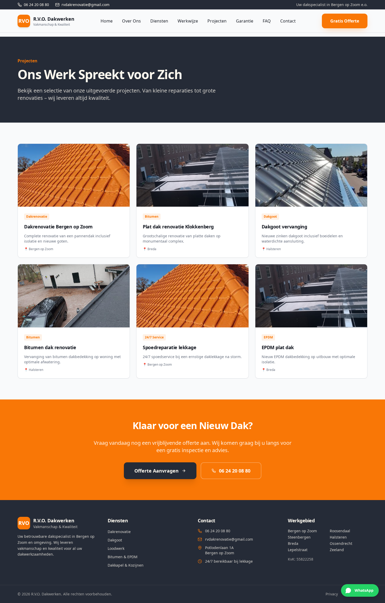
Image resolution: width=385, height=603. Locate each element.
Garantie (244, 21)
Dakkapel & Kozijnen (126, 565)
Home (107, 21)
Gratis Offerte (344, 21)
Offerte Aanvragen (156, 471)
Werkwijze (188, 21)
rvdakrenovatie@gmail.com (229, 539)
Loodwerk (116, 548)
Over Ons (131, 21)
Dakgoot (115, 540)
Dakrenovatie (119, 531)
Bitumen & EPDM (123, 556)
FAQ (267, 21)
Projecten (217, 21)
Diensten (159, 21)
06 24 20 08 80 (234, 471)
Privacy (332, 593)
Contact (288, 21)
